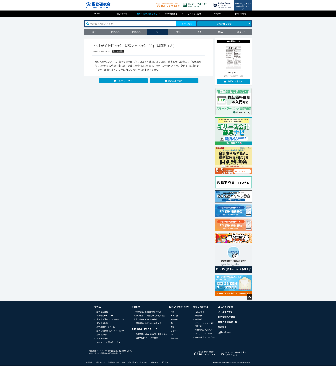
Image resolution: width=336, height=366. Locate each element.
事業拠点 (199, 319)
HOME (97, 14)
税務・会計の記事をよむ (147, 14)
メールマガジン (225, 312)
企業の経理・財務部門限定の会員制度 (149, 316)
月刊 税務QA (101, 335)
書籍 (178, 32)
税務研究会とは (171, 14)
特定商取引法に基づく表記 (137, 362)
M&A (220, 32)
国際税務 (136, 32)
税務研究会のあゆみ (203, 330)
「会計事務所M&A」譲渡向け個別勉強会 (150, 334)
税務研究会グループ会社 (205, 337)
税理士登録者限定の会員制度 (146, 319)
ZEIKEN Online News (179, 307)
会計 (157, 32)
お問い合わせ (240, 14)
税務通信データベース (105, 316)
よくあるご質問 (194, 14)
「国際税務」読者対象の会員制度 (147, 323)
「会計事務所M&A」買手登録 (146, 338)
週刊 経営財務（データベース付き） (111, 331)
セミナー (199, 32)
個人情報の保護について (116, 362)
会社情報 (89, 362)
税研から (241, 32)
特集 (172, 312)
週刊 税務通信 (102, 312)
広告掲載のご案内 (226, 317)
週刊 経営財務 (102, 323)
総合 (94, 32)
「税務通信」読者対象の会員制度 (147, 312)
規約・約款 (154, 362)
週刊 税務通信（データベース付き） (111, 319)
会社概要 (199, 316)
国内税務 (115, 32)
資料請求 (217, 14)
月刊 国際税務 (102, 338)
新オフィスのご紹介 (203, 334)
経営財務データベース (105, 327)
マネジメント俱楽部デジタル (108, 342)
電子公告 (165, 362)
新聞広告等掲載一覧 (227, 322)
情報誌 (97, 307)
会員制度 (136, 307)
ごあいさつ (199, 312)
